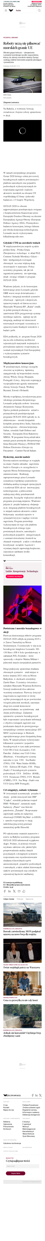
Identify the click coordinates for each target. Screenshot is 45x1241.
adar (18, 10)
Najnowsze (29, 899)
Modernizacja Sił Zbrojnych (12, 928)
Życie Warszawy (29, 1136)
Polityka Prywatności (30, 1105)
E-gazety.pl (27, 1124)
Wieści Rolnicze (28, 1134)
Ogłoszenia (7, 1124)
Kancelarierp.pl (28, 1131)
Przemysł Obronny (10, 37)
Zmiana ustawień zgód (31, 1107)
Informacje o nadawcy (31, 1112)
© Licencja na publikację (13, 883)
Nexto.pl (26, 1127)
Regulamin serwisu (30, 1110)
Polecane (20, 899)
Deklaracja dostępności (31, 1115)
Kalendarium (27, 1147)
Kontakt (6, 1107)
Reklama (6, 1122)
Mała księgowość (29, 1129)
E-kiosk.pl (26, 1122)
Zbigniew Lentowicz (11, 102)
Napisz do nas (8, 1110)
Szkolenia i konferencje (12, 1143)
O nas (5, 1105)
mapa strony (8, 1147)
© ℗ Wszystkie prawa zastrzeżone (16, 885)
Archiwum (7, 1129)
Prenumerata (8, 1127)
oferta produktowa (10, 1151)
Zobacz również (8, 899)
